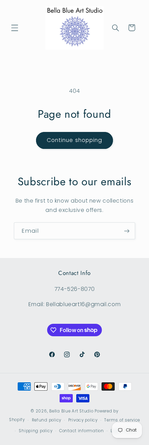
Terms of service (122, 420)
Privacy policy (83, 420)
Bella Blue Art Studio (71, 411)
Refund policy (47, 420)
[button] (15, 28)
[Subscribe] (127, 230)
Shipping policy (35, 431)
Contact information (81, 431)
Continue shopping (74, 140)
